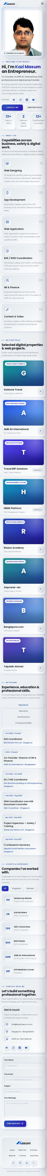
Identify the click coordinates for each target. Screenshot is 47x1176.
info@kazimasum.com (22, 1024)
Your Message (10, 1098)
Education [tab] (23, 711)
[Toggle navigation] (42, 4)
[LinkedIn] (26, 99)
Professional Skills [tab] (24, 723)
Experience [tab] (23, 705)
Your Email (8, 1074)
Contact (22, 1155)
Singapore (16, 888)
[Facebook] (13, 99)
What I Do (22, 1150)
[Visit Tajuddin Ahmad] (40, 668)
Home (12, 1150)
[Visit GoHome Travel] (40, 391)
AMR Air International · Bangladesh (20, 764)
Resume (12, 1155)
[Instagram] (20, 99)
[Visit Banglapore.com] (40, 628)
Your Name (8, 1060)
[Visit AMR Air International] (40, 431)
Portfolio (33, 1150)
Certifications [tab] (23, 717)
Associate (34, 1155)
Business (30, 888)
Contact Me (12, 107)
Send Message (13, 1123)
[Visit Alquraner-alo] (40, 589)
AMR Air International (22, 1039)
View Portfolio (34, 107)
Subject (7, 1086)
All (5, 888)
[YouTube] (33, 99)
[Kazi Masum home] (9, 3)
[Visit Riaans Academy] (40, 549)
